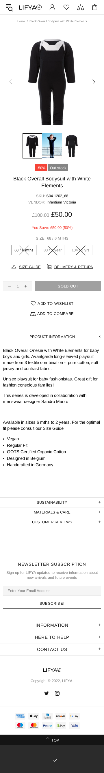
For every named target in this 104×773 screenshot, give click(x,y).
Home (21, 21)
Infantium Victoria (61, 202)
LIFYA (30, 7)
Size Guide (53, 428)
